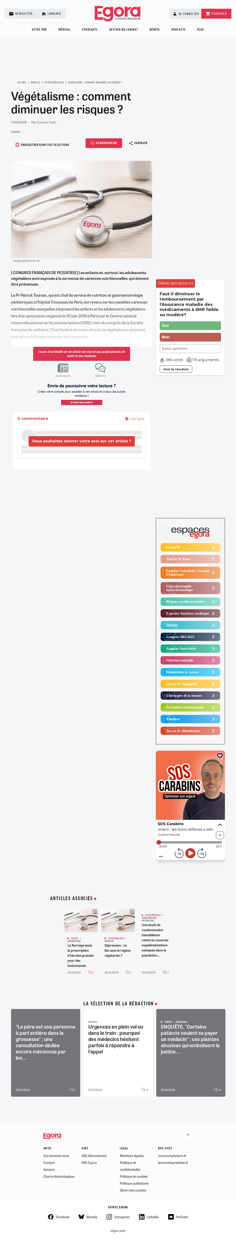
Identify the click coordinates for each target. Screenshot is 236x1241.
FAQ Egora (89, 1162)
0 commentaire (107, 143)
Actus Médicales (54, 82)
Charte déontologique (58, 1176)
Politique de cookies (134, 1176)
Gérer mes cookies (133, 1190)
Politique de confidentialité (130, 1166)
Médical (65, 30)
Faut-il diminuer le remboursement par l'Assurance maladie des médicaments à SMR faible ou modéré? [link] (189, 304)
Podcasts (178, 30)
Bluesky (91, 1217)
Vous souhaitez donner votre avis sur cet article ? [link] (81, 441)
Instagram (122, 1217)
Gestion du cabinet (123, 30)
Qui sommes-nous (56, 1155)
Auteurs (49, 1169)
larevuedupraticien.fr (173, 1162)
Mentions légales (132, 1155)
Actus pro (39, 30)
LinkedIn (153, 1217)
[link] (175, 283)
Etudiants (90, 30)
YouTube (182, 1217)
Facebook (62, 1217)
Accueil (22, 82)
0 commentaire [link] (33, 418)
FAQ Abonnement (94, 1155)
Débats (155, 30)
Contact (49, 1162)
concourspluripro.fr (172, 1155)
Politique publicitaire (134, 1183)
